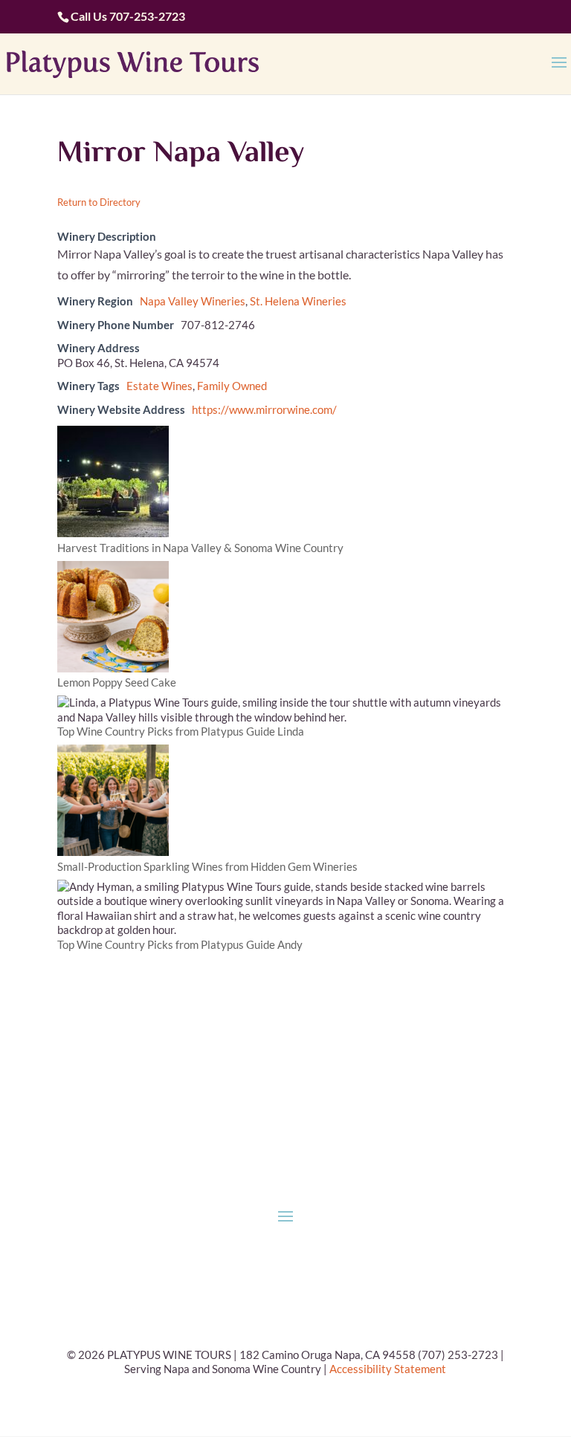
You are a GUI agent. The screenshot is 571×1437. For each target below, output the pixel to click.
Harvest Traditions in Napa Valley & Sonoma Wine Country (200, 547)
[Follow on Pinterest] (300, 1066)
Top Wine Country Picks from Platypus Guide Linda (180, 731)
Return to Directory (99, 202)
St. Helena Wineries (298, 301)
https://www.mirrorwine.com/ (264, 409)
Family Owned (232, 385)
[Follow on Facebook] (241, 1066)
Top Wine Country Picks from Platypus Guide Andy (180, 944)
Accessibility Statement (387, 1368)
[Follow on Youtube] (330, 1066)
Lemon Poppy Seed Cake (116, 682)
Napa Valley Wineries (192, 301)
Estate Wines (159, 385)
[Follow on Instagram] (271, 1066)
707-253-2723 (147, 16)
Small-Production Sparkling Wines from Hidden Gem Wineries (207, 866)
